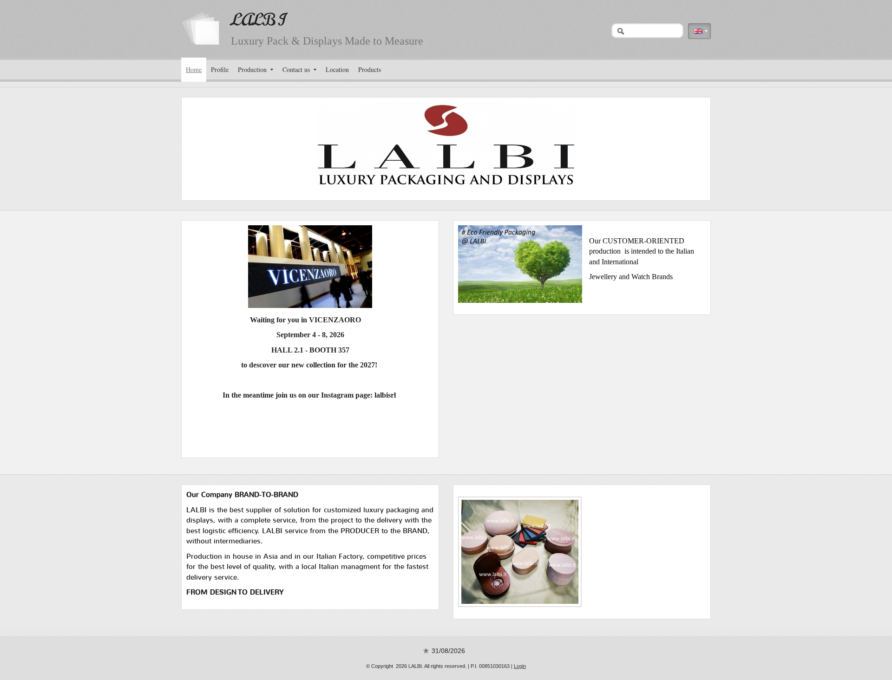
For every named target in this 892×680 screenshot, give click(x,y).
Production (252, 69)
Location (337, 69)
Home (194, 69)
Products (369, 69)
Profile (220, 69)
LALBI (258, 20)
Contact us (296, 69)
